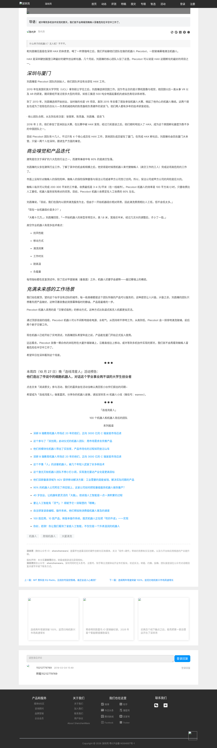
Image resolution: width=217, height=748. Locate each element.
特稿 (123, 4)
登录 (182, 4)
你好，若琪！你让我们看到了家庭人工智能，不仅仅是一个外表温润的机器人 (76, 526)
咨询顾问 (39, 708)
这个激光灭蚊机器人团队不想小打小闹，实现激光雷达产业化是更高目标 (74, 472)
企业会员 (39, 718)
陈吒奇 (41, 31)
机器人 (33, 536)
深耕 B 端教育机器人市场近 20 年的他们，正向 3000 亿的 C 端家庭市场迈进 (77, 433)
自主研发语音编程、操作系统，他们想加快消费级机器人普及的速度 (71, 510)
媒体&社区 (39, 703)
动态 (103, 4)
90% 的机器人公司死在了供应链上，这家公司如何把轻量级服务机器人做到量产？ (79, 487)
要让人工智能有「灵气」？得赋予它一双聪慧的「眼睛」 (65, 503)
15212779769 (44, 667)
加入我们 (78, 708)
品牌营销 (39, 713)
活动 (163, 4)
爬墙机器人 (49, 536)
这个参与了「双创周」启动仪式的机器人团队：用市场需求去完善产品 (72, 441)
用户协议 (78, 718)
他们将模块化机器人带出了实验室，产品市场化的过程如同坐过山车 (71, 448)
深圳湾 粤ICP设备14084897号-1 (118, 743)
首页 (94, 4)
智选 (153, 4)
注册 (192, 4)
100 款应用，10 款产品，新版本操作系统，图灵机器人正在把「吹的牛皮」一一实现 (80, 518)
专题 (143, 4)
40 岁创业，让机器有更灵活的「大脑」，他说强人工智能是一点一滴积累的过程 (77, 495)
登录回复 (182, 658)
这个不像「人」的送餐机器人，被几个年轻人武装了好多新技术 (69, 464)
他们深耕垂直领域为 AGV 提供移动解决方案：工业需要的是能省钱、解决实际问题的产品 (83, 479)
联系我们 (78, 713)
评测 (113, 4)
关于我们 (78, 703)
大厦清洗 (67, 536)
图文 (133, 4)
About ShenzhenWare (79, 723)
